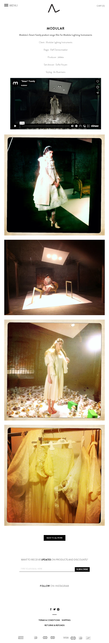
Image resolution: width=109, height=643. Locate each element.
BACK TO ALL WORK (54, 538)
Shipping (66, 620)
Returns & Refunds (55, 625)
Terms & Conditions (49, 620)
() (101, 5)
